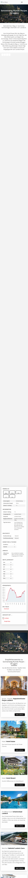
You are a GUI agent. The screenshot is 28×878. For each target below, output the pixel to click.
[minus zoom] (5, 55)
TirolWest (6, 618)
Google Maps (7, 621)
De (22, 2)
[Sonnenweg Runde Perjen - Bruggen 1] (14, 642)
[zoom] (2, 55)
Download (6, 608)
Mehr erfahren (19, 714)
